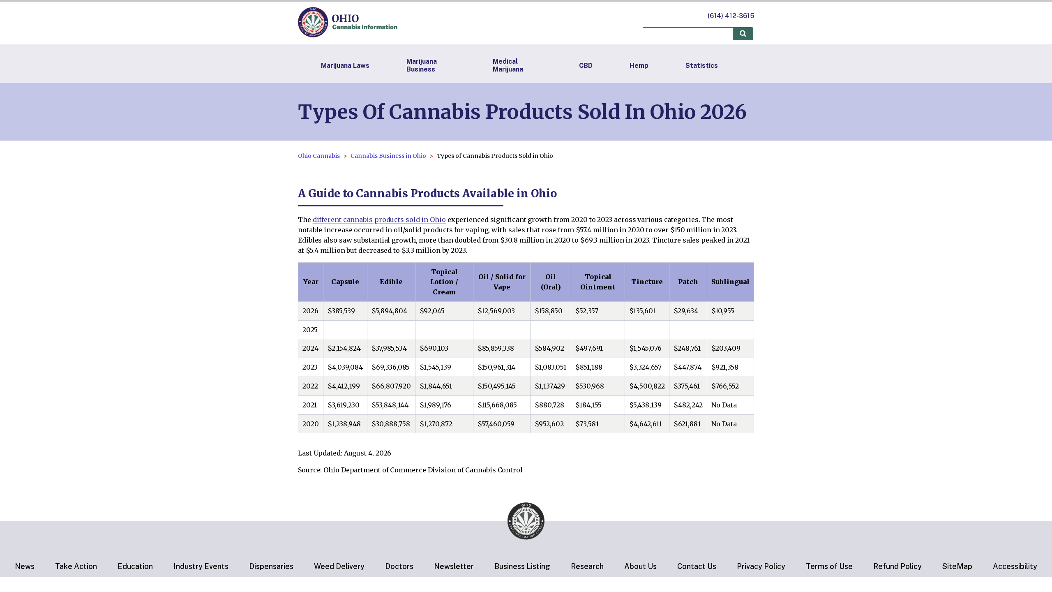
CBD (586, 65)
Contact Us (696, 566)
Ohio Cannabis (319, 156)
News (25, 566)
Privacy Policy (761, 566)
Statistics (701, 65)
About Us (640, 566)
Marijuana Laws (345, 65)
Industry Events (200, 566)
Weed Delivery (339, 566)
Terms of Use (829, 566)
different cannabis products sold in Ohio (379, 219)
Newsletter (454, 566)
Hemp (639, 65)
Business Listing (522, 566)
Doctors (399, 566)
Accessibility (1015, 566)
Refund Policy (897, 566)
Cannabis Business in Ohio (388, 156)
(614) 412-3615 (731, 16)
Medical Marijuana (508, 65)
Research (587, 566)
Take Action (76, 566)
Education (135, 566)
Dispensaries (271, 566)
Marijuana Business (421, 65)
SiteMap (957, 566)
